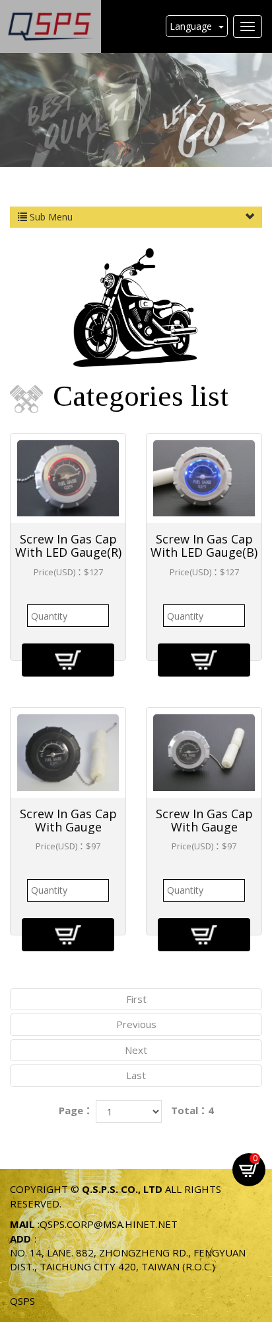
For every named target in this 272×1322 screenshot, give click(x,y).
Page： (76, 1110)
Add (20, 1238)
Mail (22, 1224)
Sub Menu (50, 217)
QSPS (22, 1300)
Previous (136, 1024)
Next (136, 1050)
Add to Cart (68, 660)
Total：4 (192, 1110)
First (136, 999)
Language (191, 26)
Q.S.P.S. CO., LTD (50, 26)
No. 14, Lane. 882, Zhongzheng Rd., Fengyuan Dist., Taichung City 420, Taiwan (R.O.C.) (128, 1259)
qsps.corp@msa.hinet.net (109, 1224)
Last (136, 1075)
